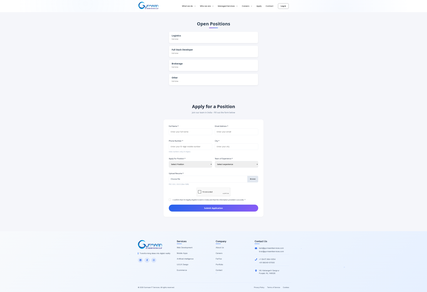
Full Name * (174, 126)
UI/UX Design (182, 264)
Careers (219, 253)
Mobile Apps (182, 253)
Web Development (184, 247)
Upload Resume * (176, 173)
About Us (220, 247)
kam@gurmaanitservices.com (271, 248)
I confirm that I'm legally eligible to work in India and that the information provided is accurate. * (209, 200)
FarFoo (219, 259)
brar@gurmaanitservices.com (271, 251)
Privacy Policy (259, 287)
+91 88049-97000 (267, 262)
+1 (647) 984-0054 (267, 259)
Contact (219, 270)
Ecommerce (182, 270)
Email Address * (221, 126)
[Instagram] (153, 260)
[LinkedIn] (140, 260)
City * (217, 141)
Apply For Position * (177, 158)
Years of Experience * (224, 158)
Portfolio (219, 264)
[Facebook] (147, 260)
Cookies (286, 287)
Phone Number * (176, 141)
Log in (283, 6)
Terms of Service (273, 287)
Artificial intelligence (185, 259)
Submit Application (213, 208)
